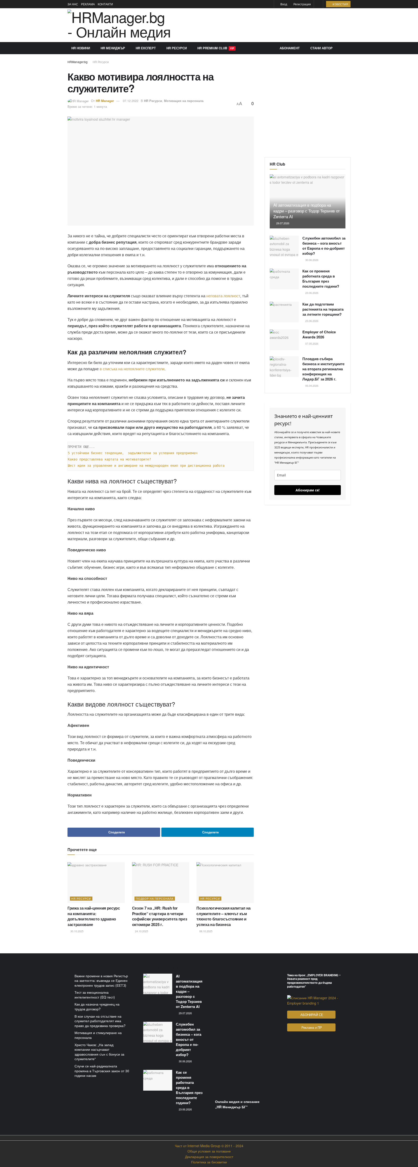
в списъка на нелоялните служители (132, 369)
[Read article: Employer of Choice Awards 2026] (284, 339)
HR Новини (80, 48)
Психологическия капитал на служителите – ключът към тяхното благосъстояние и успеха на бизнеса (223, 916)
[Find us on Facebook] (263, 4)
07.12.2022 (130, 100)
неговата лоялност (223, 296)
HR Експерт (146, 48)
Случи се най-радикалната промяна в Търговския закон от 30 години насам (102, 1071)
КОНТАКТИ (105, 4)
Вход (283, 4)
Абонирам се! (308, 490)
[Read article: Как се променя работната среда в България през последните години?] (284, 279)
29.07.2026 (282, 223)
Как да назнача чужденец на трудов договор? (97, 1006)
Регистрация (302, 4)
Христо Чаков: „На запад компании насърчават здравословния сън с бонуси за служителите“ (99, 1051)
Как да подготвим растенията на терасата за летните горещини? (322, 309)
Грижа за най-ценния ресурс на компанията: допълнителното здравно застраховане (93, 916)
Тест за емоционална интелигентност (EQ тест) (95, 994)
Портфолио (224, 1079)
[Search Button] (318, 4)
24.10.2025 (141, 931)
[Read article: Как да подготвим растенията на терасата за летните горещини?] (284, 312)
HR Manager (105, 100)
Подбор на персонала (154, 898)
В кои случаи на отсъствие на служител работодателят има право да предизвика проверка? (100, 1021)
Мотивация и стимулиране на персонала (98, 1035)
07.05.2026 (311, 343)
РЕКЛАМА (88, 4)
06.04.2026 (311, 385)
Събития (222, 1089)
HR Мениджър (113, 48)
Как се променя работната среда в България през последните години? (320, 278)
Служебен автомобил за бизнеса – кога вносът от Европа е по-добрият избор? (323, 245)
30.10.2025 (76, 931)
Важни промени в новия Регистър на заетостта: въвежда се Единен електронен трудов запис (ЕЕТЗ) (101, 980)
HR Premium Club (215, 48)
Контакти (222, 1069)
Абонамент (290, 48)
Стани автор (321, 48)
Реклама (222, 1060)
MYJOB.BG (223, 1026)
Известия (340, 4)
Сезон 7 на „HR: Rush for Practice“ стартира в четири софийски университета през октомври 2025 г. (159, 916)
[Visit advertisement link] (264, 25)
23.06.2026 (311, 293)
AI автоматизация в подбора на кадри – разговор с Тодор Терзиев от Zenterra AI (306, 210)
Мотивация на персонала (183, 100)
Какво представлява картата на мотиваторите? (109, 459)
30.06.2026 (311, 260)
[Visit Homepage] (119, 25)
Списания (223, 1050)
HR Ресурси (176, 48)
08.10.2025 (205, 931)
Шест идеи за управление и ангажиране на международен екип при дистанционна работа (146, 465)
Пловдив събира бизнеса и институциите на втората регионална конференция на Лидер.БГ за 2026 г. (323, 369)
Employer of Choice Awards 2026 (319, 334)
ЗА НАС (72, 4)
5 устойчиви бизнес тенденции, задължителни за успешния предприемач (132, 453)
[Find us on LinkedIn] (269, 4)
